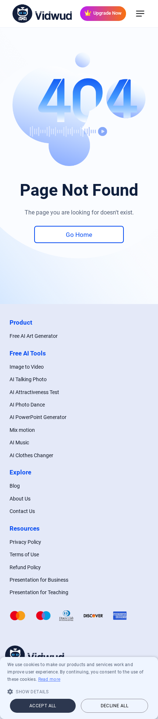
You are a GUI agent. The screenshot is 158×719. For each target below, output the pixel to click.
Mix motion (22, 430)
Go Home (79, 234)
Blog (15, 486)
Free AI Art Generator (34, 336)
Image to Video (27, 367)
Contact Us (22, 511)
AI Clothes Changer (31, 455)
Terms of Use (24, 554)
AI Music (19, 442)
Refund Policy (25, 567)
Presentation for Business (39, 580)
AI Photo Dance (27, 405)
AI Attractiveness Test (34, 392)
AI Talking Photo (28, 379)
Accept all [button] (42, 705)
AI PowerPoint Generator (38, 417)
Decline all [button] (114, 705)
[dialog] (79, 688)
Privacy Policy (25, 542)
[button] (79, 691)
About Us (20, 499)
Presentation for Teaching (39, 592)
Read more (49, 679)
